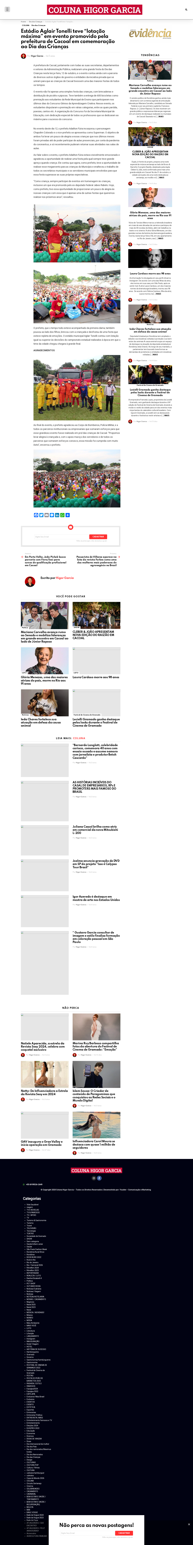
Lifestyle (30, 1333)
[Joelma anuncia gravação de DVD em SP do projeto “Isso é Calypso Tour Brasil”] (45, 875)
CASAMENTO (32, 1491)
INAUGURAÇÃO (33, 1341)
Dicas (29, 1441)
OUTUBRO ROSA (34, 1286)
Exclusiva (30, 1399)
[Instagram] (94, 1178)
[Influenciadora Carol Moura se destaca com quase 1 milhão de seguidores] (96, 1125)
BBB (28, 1510)
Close (189, 1524)
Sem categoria (33, 1241)
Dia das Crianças (33, 1457)
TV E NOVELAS (33, 1210)
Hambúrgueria (33, 1352)
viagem (30, 1207)
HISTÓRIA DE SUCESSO (36, 1349)
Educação (31, 1431)
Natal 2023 (31, 1307)
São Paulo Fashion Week (37, 1249)
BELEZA (30, 1507)
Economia (31, 1433)
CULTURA (31, 1470)
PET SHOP (31, 1283)
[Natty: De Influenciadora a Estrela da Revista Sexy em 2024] (45, 1074)
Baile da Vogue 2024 (35, 1515)
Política (25, 628)
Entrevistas (31, 1412)
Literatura (31, 1331)
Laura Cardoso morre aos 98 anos (96, 677)
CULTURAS (31, 1462)
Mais (161, 117)
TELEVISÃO (31, 1228)
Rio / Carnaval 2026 (35, 1265)
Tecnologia (31, 1231)
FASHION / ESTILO (34, 1383)
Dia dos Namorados (35, 1454)
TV (28, 1218)
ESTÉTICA (31, 1407)
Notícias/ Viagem (34, 1291)
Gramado (30, 1354)
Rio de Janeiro (32, 1262)
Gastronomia (32, 1362)
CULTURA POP (33, 1465)
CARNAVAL (31, 1494)
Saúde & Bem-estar (35, 1244)
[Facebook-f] (99, 1178)
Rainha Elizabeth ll (34, 1278)
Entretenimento (33, 1423)
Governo (30, 1357)
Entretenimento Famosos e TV (39, 1420)
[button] (186, 9)
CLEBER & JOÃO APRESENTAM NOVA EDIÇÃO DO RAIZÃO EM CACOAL (93, 635)
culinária (30, 1475)
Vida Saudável (32, 1205)
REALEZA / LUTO (34, 1276)
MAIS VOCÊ (31, 1326)
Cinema (30, 1486)
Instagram (31, 1339)
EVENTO (30, 1404)
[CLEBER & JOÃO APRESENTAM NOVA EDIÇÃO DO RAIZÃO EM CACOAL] (96, 615)
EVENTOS (31, 1402)
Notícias (25, 715)
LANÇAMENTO (33, 1336)
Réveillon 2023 (33, 1270)
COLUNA (79, 738)
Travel (29, 1226)
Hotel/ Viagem (33, 1344)
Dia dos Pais (32, 1447)
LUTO (24, 673)
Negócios (30, 1302)
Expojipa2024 (32, 1389)
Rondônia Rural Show (35, 1252)
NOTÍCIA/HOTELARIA (35, 1297)
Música (30, 1315)
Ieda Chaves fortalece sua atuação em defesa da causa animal (41, 722)
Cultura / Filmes (33, 1468)
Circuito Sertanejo (34, 1483)
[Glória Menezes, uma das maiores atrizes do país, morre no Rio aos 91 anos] (45, 660)
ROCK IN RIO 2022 (34, 1257)
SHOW (76, 627)
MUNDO (30, 1318)
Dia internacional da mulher (38, 1444)
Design (29, 1460)
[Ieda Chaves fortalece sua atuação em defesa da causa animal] (45, 702)
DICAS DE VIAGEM (34, 1439)
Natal (29, 1310)
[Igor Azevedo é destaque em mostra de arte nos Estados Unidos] (45, 911)
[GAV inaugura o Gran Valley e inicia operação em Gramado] (45, 1125)
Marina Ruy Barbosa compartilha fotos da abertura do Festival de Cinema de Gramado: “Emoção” (96, 1046)
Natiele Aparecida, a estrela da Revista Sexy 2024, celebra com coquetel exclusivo (43, 1046)
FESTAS (30, 1376)
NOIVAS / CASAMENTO (36, 1299)
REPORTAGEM (33, 1273)
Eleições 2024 (32, 1426)
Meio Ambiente (33, 1323)
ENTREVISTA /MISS (35, 1418)
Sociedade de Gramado (36, 1236)
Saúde (29, 1247)
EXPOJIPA (31, 1394)
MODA (29, 1320)
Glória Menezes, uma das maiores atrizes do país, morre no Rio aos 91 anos (44, 680)
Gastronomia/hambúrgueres (39, 1360)
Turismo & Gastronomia (36, 1220)
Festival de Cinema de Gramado (87, 715)
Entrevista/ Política (34, 1415)
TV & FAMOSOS (33, 1212)
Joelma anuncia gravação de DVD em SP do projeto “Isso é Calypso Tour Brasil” (96, 864)
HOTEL (29, 1347)
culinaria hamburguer (35, 1473)
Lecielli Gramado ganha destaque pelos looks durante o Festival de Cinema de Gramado (96, 722)
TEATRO (30, 1233)
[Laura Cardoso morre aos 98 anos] (96, 660)
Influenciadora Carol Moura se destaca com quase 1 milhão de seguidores (94, 1144)
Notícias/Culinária (34, 1289)
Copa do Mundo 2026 (35, 1478)
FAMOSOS (31, 1386)
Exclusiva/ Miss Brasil (35, 1397)
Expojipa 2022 (32, 1391)
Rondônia (31, 1255)
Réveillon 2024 (33, 1268)
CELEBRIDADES (33, 1489)
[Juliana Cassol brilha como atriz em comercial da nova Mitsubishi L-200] (45, 840)
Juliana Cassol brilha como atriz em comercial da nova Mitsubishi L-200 (95, 830)
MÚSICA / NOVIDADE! (35, 1312)
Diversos (30, 1436)
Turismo (30, 1223)
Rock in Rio (31, 1260)
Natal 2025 (31, 1305)
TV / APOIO (31, 1215)
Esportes (30, 1410)
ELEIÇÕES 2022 (33, 1428)
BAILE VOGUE (32, 1512)
